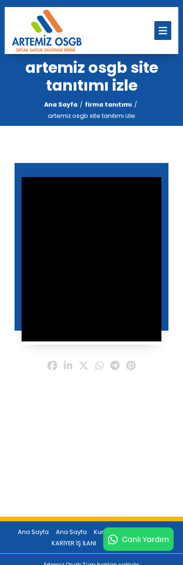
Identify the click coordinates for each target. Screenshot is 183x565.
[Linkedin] (68, 366)
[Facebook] (52, 366)
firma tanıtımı (108, 104)
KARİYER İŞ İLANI (74, 543)
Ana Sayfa (60, 104)
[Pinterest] (131, 366)
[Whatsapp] (99, 366)
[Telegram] (115, 366)
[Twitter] (84, 366)
